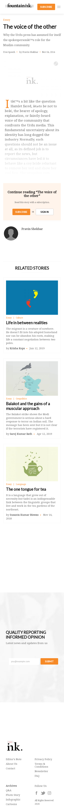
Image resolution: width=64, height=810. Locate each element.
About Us (11, 763)
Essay (9, 318)
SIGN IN (45, 211)
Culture (19, 318)
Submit (49, 661)
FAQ (37, 775)
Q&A (8, 790)
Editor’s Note (14, 759)
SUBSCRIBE (46, 6)
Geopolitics (21, 398)
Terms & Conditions (41, 765)
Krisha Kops (17, 348)
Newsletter (41, 771)
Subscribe (21, 211)
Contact (10, 768)
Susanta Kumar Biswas (24, 514)
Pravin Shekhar (32, 229)
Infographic (13, 799)
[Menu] (59, 7)
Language (21, 484)
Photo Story (13, 795)
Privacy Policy (43, 759)
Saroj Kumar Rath (21, 433)
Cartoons (11, 804)
